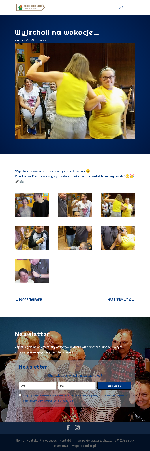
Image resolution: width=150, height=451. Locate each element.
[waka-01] (32, 205)
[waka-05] (75, 238)
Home (20, 440)
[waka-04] (32, 238)
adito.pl (90, 445)
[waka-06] (118, 238)
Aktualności (39, 40)
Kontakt (65, 440)
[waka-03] (118, 205)
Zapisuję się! (114, 385)
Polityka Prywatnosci (42, 440)
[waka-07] (32, 271)
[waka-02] (75, 205)
